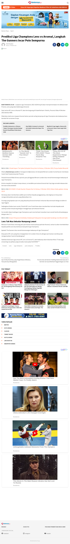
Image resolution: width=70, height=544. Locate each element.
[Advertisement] (35, 504)
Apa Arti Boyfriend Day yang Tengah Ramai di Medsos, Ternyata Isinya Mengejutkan (16, 259)
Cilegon (6, 331)
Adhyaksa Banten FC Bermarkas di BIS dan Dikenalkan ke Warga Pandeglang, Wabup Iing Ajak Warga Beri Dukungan (34, 287)
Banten (6, 325)
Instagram (27, 533)
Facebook (6, 533)
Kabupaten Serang (9, 344)
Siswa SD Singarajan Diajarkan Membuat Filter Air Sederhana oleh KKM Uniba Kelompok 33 (39, 7)
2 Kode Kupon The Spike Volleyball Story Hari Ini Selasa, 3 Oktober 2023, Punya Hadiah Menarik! (38, 168)
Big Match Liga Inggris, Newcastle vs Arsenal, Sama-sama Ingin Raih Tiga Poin (56, 128)
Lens (10, 246)
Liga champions (18, 246)
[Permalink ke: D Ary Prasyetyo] (3, 44)
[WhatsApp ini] (67, 45)
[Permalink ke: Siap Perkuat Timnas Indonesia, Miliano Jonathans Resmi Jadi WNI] (58, 278)
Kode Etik (26, 527)
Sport (12, 31)
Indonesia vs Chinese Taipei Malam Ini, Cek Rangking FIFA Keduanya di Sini (11, 286)
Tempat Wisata (8, 334)
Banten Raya (5, 31)
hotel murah (8, 337)
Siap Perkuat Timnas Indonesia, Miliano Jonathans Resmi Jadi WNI (57, 285)
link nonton (8, 340)
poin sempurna (29, 246)
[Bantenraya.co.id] (35, 2)
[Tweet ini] (58, 45)
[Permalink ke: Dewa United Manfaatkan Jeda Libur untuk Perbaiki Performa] (58, 299)
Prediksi (37, 246)
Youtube (48, 533)
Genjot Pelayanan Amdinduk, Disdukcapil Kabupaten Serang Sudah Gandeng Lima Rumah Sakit (38, 218)
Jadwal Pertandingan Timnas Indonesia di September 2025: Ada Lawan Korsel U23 (11, 307)
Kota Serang (8, 328)
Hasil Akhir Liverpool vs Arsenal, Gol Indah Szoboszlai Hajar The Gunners (35, 128)
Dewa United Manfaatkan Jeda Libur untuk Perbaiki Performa (56, 306)
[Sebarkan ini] (54, 45)
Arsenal (4, 246)
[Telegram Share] (62, 45)
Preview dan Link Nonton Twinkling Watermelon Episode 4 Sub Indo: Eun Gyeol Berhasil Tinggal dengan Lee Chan (53, 259)
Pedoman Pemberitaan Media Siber (55, 527)
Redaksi (3, 527)
